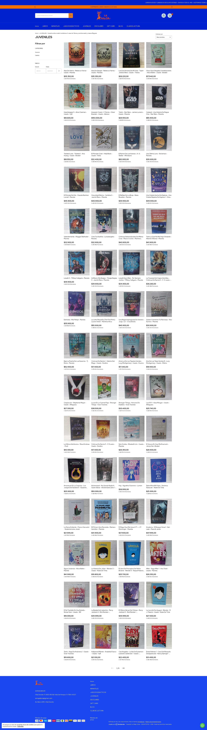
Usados (37, 55)
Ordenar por (159, 34)
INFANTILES (55, 26)
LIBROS (45, 26)
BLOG (121, 26)
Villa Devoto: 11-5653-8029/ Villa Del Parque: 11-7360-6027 (55, 695)
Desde (37, 67)
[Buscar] (71, 15)
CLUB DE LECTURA (133, 26)
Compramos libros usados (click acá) (103, 7)
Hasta (47, 67)
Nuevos (37, 52)
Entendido (20, 726)
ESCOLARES (99, 26)
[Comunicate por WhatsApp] (202, 725)
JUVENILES (87, 26)
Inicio (37, 26)
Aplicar (59, 71)
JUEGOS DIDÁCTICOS (71, 26)
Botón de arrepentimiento (153, 722)
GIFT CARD (111, 26)
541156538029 (40, 691)
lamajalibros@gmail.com (43, 698)
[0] (170, 15)
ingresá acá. (141, 722)
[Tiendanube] (116, 725)
